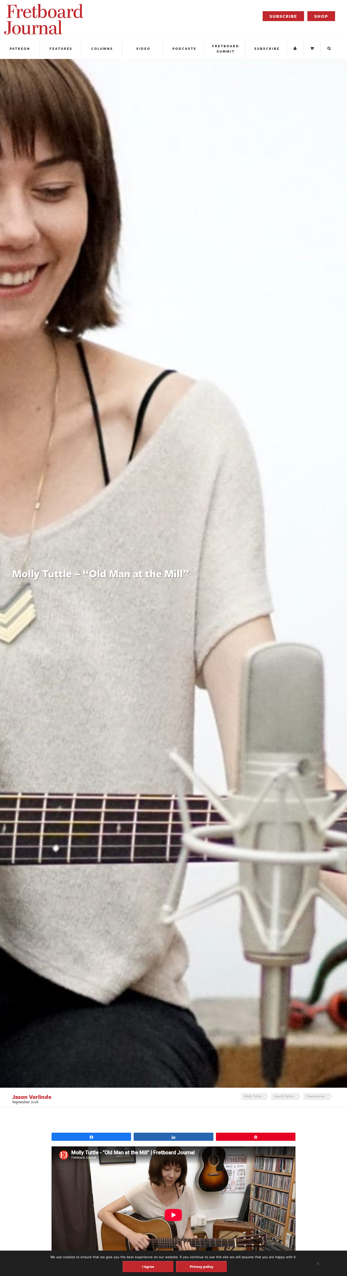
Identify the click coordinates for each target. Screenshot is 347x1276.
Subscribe (283, 16)
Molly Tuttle (252, 1096)
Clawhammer (316, 1096)
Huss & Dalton (284, 1096)
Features (61, 48)
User (296, 48)
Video (143, 48)
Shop (321, 16)
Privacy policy (201, 1266)
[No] (317, 1263)
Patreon (20, 48)
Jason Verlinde (31, 1097)
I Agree (148, 1266)
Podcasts (184, 48)
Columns (102, 48)
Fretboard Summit (225, 48)
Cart (312, 48)
